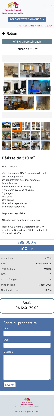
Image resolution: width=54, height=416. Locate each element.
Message (8, 351)
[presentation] (5, 88)
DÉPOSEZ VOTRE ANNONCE (25, 19)
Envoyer (9, 384)
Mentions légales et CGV (27, 411)
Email (6, 339)
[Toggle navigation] (48, 8)
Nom (5, 327)
